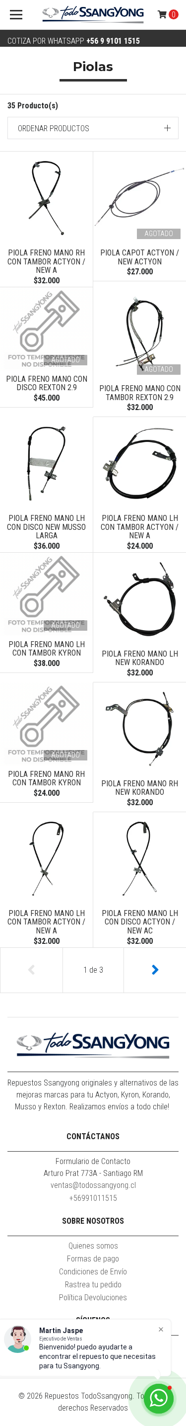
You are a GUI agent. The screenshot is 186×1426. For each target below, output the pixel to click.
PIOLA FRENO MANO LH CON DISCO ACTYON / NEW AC (140, 922)
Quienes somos (93, 1246)
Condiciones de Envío (93, 1271)
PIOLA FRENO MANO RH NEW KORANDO (139, 788)
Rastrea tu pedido (93, 1284)
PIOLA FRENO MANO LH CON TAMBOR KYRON (46, 649)
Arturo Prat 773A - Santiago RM (93, 1173)
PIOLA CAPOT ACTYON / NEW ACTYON (139, 257)
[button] (93, 128)
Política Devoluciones (93, 1297)
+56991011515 (93, 1198)
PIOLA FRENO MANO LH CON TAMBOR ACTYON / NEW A (140, 526)
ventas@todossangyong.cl (93, 1185)
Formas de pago (93, 1258)
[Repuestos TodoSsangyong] (93, 15)
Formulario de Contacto (93, 1161)
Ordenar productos (53, 128)
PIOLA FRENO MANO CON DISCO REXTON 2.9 (46, 383)
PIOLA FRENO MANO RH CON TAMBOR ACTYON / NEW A (46, 261)
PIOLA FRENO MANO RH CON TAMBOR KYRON (46, 778)
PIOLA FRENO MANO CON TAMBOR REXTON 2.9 (140, 393)
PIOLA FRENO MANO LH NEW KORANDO (140, 658)
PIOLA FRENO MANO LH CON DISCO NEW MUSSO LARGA (46, 526)
